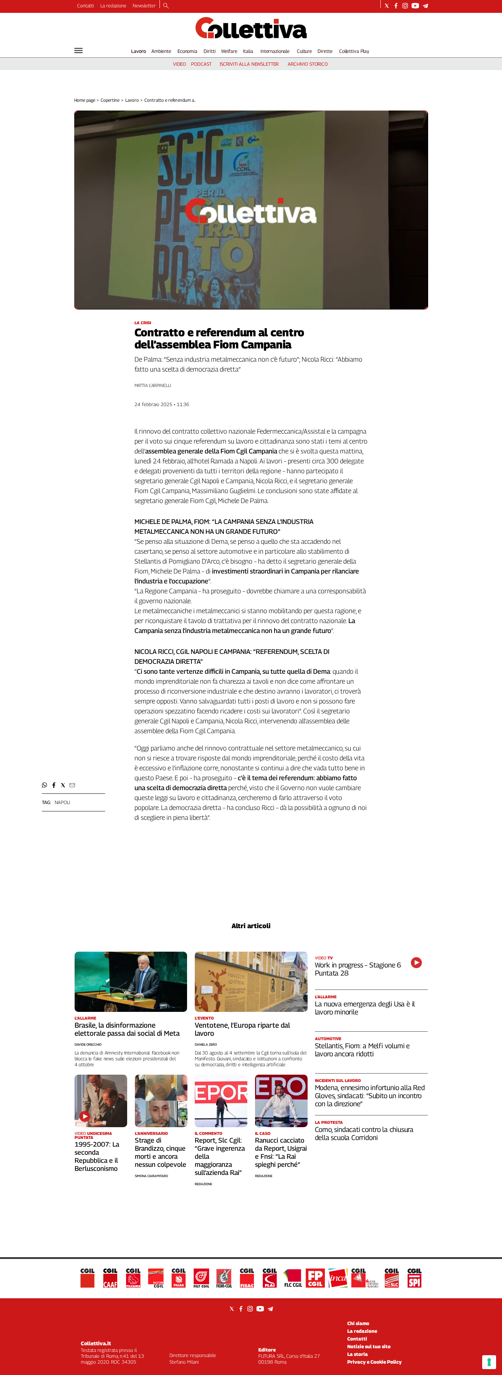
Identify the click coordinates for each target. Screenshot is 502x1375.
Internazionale (275, 51)
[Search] (166, 6)
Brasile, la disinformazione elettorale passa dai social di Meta (127, 1029)
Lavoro (138, 51)
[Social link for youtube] (415, 5)
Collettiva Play (354, 51)
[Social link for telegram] (425, 5)
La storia (357, 1354)
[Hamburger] (78, 50)
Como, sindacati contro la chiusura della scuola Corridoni (364, 1133)
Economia (187, 51)
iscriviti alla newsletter (249, 64)
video (179, 64)
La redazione (113, 5)
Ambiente (161, 51)
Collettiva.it (96, 1343)
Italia (248, 51)
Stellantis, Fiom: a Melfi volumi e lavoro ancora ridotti (362, 1050)
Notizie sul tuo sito (369, 1346)
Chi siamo (358, 1323)
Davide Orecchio (88, 1044)
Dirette (325, 51)
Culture (304, 51)
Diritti (209, 51)
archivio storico (308, 64)
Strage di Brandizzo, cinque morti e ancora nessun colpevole (160, 1152)
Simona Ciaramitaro (151, 1176)
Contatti (85, 5)
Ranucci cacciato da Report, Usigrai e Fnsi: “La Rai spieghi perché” (281, 1152)
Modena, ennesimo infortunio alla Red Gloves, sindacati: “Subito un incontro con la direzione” (370, 1095)
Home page (84, 100)
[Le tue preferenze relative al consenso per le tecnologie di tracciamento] (489, 1362)
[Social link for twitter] (387, 5)
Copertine (110, 100)
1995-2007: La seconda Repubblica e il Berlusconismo (97, 1156)
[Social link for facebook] (396, 5)
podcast (201, 64)
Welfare (229, 51)
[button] (44, 785)
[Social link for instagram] (405, 5)
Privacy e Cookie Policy (374, 1362)
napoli (62, 802)
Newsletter (144, 5)
